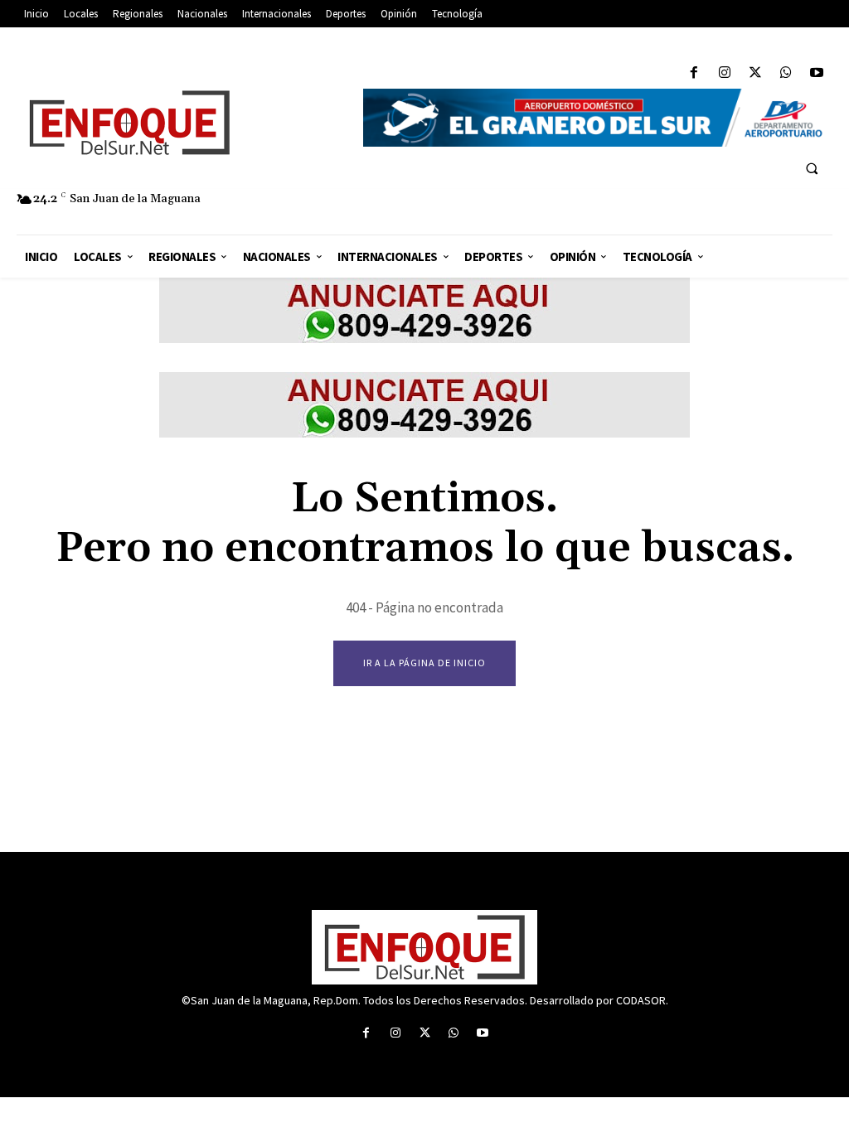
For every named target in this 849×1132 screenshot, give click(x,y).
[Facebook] (693, 73)
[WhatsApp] (786, 73)
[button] (811, 168)
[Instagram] (724, 73)
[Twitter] (755, 73)
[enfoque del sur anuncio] (424, 338)
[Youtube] (817, 73)
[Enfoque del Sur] (182, 122)
